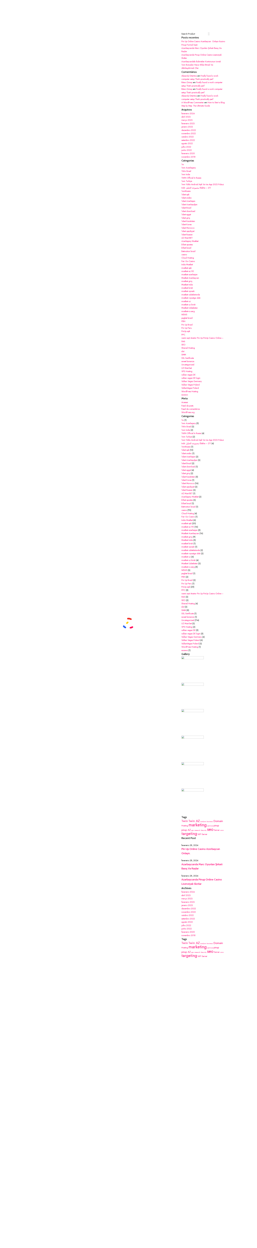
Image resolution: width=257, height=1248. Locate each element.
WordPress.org (188, 412)
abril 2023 (186, 116)
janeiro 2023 (187, 126)
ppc (192, 830)
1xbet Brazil (186, 207)
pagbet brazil (187, 318)
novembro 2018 (188, 156)
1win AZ (194, 821)
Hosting (184, 825)
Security (203, 830)
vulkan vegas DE (188, 374)
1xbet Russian (187, 234)
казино (184, 394)
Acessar (184, 402)
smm (222, 830)
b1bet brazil (186, 247)
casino (184, 254)
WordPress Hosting (189, 391)
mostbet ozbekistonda (190, 294)
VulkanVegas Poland (190, 388)
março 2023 (187, 120)
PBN (183, 321)
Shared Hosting (188, 347)
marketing (198, 825)
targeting (189, 833)
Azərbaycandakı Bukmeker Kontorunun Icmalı (201, 61)
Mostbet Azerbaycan (190, 277)
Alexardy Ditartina (189, 75)
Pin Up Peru (186, 327)
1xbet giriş (185, 217)
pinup (216, 825)
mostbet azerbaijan (189, 274)
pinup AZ (186, 830)
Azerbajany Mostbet (189, 241)
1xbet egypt (186, 214)
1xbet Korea (186, 224)
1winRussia (186, 191)
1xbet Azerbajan (188, 201)
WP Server (202, 834)
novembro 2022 (188, 133)
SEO (183, 344)
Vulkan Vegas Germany (191, 381)
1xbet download (188, 211)
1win (184, 821)
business (210, 821)
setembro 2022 (188, 140)
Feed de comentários (190, 409)
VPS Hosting (186, 371)
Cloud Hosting (187, 257)
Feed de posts (187, 405)
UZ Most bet (186, 368)
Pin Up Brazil (187, 324)
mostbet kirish (187, 287)
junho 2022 (186, 150)
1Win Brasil (186, 171)
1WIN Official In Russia (191, 177)
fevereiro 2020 (188, 153)
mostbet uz (186, 301)
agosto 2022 (187, 143)
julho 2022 (186, 146)
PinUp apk (185, 331)
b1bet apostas (187, 244)
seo (210, 829)
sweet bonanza (187, 361)
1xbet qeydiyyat (187, 231)
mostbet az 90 (187, 271)
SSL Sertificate (187, 358)
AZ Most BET (187, 237)
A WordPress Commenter (192, 102)
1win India (185, 174)
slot (182, 351)
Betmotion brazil (188, 251)
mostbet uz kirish (188, 304)
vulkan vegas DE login (190, 378)
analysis (203, 821)
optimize (210, 826)
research (197, 830)
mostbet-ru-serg (188, 311)
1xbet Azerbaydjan (189, 204)
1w (182, 164)
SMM (183, 354)
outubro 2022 (187, 136)
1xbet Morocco (187, 227)
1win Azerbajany (188, 167)
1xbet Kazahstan (188, 221)
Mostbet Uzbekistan (189, 307)
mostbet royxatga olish (190, 297)
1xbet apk (185, 194)
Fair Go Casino (188, 261)
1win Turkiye (186, 181)
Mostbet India (187, 284)
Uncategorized (187, 364)
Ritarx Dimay (186, 82)
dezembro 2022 (188, 130)
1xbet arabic (186, 197)
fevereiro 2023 (188, 123)
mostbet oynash (188, 291)
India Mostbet (187, 264)
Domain (218, 821)
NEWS (184, 314)
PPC (183, 334)
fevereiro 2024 (188, 113)
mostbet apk (186, 267)
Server (217, 830)
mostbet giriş (186, 281)
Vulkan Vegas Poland (190, 384)
